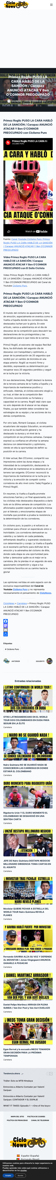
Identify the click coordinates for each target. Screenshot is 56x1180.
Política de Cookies (36, 1117)
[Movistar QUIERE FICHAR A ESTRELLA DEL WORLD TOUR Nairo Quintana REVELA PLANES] (28, 890)
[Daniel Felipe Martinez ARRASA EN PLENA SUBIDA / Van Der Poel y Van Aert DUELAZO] (28, 986)
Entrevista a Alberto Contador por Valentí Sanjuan (23, 1089)
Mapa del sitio (17, 1117)
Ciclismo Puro (20, 285)
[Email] (28, 630)
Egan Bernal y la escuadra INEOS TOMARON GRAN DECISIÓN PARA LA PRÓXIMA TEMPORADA (26, 1052)
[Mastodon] (28, 625)
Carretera (28, 104)
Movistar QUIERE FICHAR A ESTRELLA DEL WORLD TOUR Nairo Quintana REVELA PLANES (26, 912)
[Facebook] (28, 621)
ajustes (23, 1170)
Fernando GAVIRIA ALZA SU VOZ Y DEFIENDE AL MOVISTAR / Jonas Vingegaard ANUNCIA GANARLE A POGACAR (27, 959)
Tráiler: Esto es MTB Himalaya (18, 1080)
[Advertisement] (28, 39)
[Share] (28, 634)
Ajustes (20, 1175)
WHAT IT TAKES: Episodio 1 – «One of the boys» (27, 1105)
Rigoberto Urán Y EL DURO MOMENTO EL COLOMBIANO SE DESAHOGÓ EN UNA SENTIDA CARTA (25, 816)
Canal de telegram (40, 1120)
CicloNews (45, 593)
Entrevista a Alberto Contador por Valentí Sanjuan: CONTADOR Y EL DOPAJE (23, 1098)
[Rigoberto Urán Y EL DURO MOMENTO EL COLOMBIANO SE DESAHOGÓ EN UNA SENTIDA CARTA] (28, 794)
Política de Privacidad (17, 1120)
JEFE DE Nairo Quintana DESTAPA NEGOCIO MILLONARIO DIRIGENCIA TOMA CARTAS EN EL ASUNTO (27, 864)
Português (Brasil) (29, 1159)
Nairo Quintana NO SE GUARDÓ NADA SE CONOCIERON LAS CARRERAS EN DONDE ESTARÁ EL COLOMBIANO (25, 768)
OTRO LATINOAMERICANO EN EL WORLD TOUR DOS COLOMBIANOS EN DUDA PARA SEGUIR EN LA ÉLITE (26, 720)
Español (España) (30, 1155)
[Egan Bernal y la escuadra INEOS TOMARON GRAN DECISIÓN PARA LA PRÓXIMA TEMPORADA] (28, 1031)
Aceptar (8, 1175)
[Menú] (51, 5)
